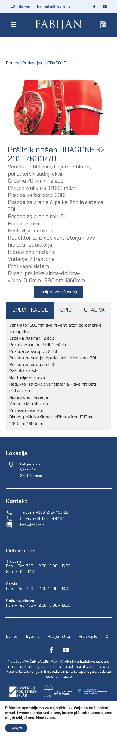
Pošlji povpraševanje (59, 292)
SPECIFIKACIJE (30, 310)
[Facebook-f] (51, 650)
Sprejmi (16, 728)
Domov (12, 63)
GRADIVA (94, 310)
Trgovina (33, 636)
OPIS (66, 310)
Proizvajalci (33, 63)
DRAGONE (56, 63)
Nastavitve (45, 717)
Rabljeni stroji (59, 636)
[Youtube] (66, 650)
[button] (14, 25)
